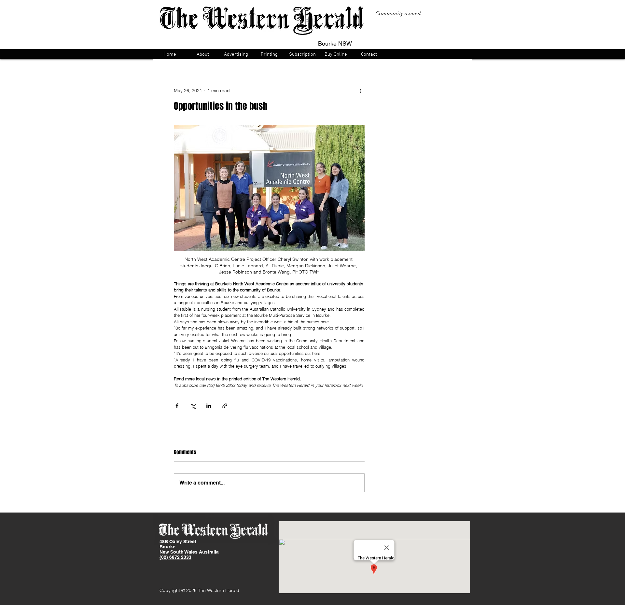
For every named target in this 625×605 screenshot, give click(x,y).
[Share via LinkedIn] (209, 406)
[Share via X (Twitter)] (193, 406)
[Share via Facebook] (177, 406)
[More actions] (361, 90)
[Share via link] (225, 406)
